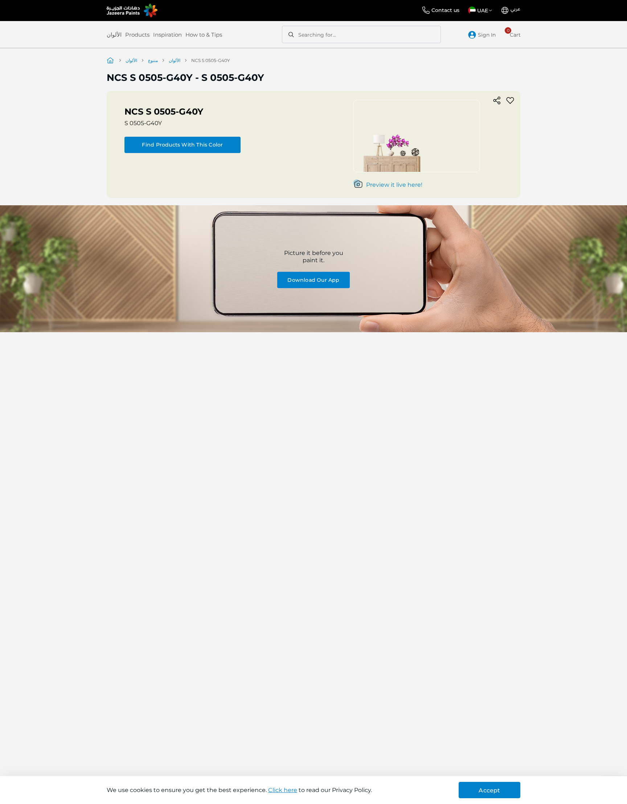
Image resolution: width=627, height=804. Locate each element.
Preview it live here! (394, 184)
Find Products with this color (182, 144)
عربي (515, 9)
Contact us (445, 10)
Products (137, 34)
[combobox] (361, 34)
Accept (489, 790)
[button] (481, 11)
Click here (282, 790)
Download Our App (313, 279)
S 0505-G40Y (143, 123)
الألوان (114, 34)
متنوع (153, 60)
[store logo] (132, 10)
